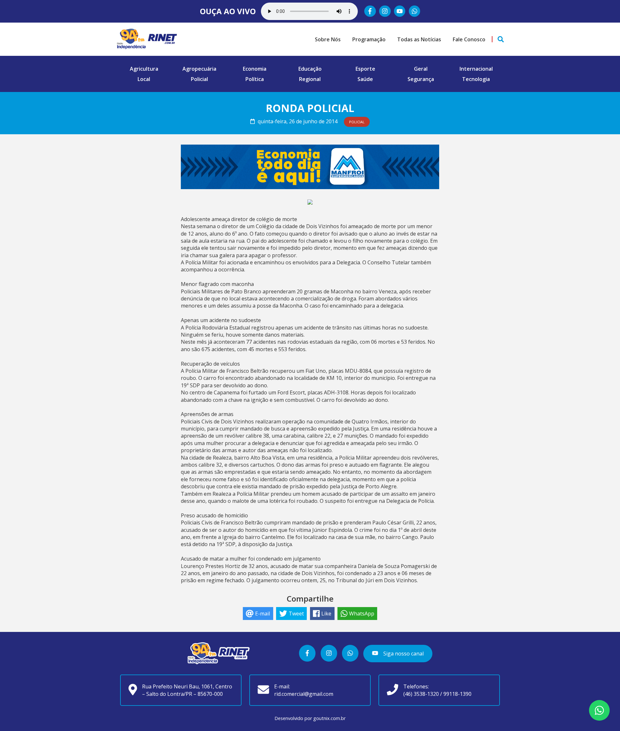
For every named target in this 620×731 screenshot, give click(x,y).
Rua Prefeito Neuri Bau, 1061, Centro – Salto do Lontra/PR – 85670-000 (187, 690)
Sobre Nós (328, 39)
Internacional (476, 68)
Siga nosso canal (403, 653)
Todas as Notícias (419, 39)
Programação (369, 39)
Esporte (365, 68)
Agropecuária (199, 68)
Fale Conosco (469, 39)
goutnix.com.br (329, 718)
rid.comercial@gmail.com (303, 693)
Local (144, 79)
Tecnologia (476, 79)
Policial (199, 79)
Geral (421, 68)
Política (254, 79)
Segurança (421, 79)
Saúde (365, 79)
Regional (310, 79)
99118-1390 (457, 693)
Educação (310, 68)
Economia (254, 68)
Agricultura (144, 68)
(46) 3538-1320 (421, 693)
